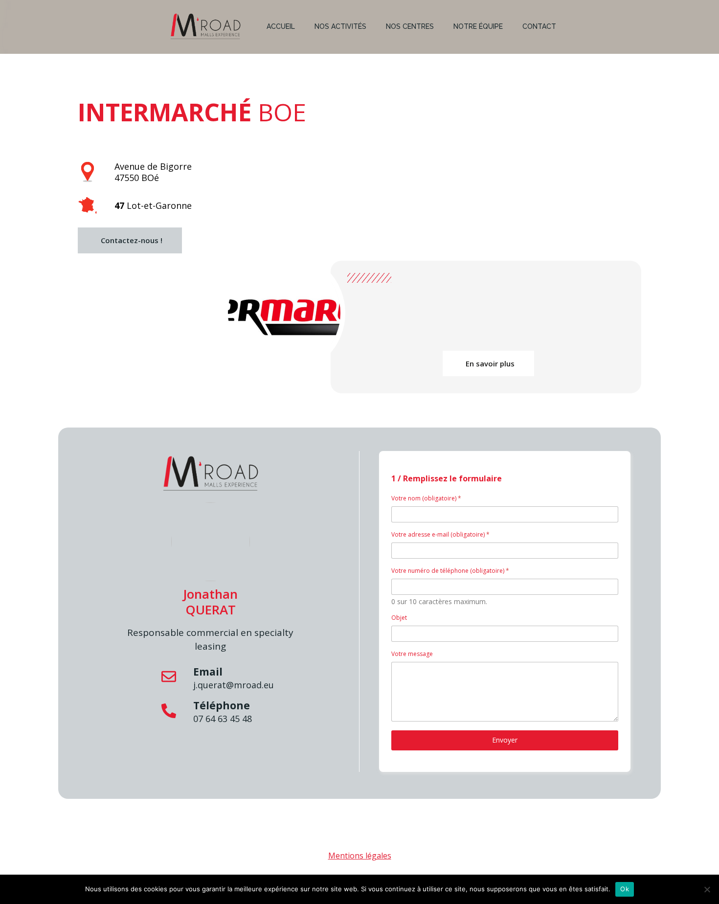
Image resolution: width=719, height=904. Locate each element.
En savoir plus (490, 363)
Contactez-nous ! (131, 240)
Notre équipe (478, 26)
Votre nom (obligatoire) (426, 498)
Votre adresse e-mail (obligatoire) (440, 534)
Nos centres (410, 26)
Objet (399, 617)
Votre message (412, 654)
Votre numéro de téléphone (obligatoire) (450, 570)
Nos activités (340, 26)
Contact (539, 26)
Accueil (281, 26)
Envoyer (504, 740)
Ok (624, 889)
